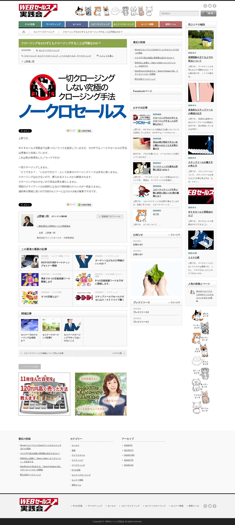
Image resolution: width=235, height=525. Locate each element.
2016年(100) (129, 455)
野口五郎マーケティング (145, 79)
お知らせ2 (138, 244)
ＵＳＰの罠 (117, 353)
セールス (77, 24)
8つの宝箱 (30, 24)
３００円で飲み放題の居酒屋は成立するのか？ (154, 58)
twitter (210, 6)
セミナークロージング (123, 24)
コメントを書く (106, 56)
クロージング (30, 56)
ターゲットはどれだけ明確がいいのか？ (109, 262)
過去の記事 (175, 235)
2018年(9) (128, 445)
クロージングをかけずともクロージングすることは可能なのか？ (165, 121)
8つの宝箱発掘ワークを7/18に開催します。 (109, 282)
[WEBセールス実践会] (38, 16)
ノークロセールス (67, 56)
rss (205, 6)
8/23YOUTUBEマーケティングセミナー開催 (55, 264)
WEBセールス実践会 (114, 521)
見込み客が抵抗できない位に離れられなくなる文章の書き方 (165, 145)
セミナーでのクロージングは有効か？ (29, 338)
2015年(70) (128, 460)
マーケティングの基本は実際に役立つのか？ (165, 168)
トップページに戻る (29, 367)
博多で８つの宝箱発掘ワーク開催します (55, 280)
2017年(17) (128, 450)
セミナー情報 (147, 24)
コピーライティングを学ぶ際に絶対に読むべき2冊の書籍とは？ (166, 192)
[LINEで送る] (84, 130)
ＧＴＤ (156, 214)
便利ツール (170, 24)
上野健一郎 (29, 61)
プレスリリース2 (141, 312)
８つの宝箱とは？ (50, 296)
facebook (214, 6)
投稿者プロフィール (111, 216)
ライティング (112, 292)
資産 (74, 450)
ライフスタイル (78, 455)
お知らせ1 (138, 254)
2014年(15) (128, 465)
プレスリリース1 (141, 322)
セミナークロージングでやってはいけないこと (72, 338)
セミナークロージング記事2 (50, 336)
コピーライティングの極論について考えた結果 (43, 353)
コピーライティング (100, 24)
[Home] (23, 31)
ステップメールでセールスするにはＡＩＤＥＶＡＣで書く (109, 298)
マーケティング (53, 24)
